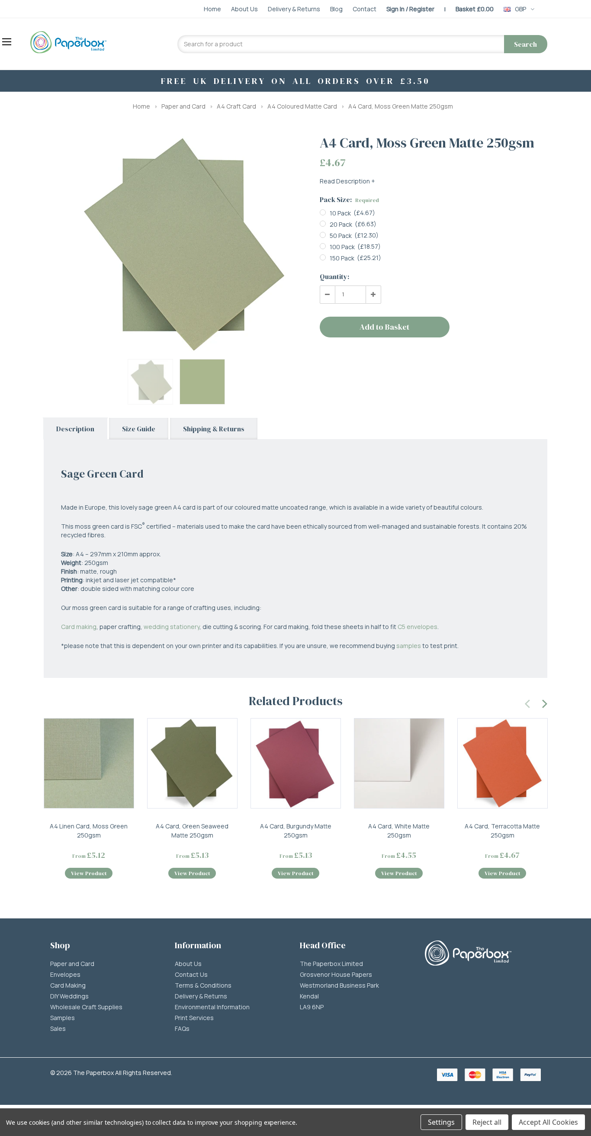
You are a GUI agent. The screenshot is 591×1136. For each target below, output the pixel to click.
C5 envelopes (417, 627)
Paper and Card (183, 106)
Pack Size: (349, 199)
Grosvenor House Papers (336, 975)
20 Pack (341, 224)
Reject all (486, 1122)
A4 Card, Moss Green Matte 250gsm (400, 106)
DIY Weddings (69, 996)
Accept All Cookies (548, 1122)
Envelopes (65, 975)
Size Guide (138, 428)
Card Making (68, 985)
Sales (58, 1029)
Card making (78, 627)
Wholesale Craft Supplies (86, 1007)
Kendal (309, 996)
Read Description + (347, 181)
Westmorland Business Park (339, 985)
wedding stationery (171, 627)
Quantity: (334, 276)
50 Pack (341, 235)
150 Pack (342, 258)
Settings (441, 1122)
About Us (188, 964)
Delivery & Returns (201, 996)
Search (525, 44)
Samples (62, 1018)
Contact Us (191, 975)
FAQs (182, 1029)
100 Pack (342, 247)
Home (141, 106)
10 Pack (340, 213)
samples (408, 646)
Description (75, 428)
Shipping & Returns (213, 428)
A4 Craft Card (236, 106)
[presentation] (528, 702)
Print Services (194, 1018)
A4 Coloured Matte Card (302, 106)
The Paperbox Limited (331, 964)
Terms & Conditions (203, 985)
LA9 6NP (312, 1007)
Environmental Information (212, 1007)
